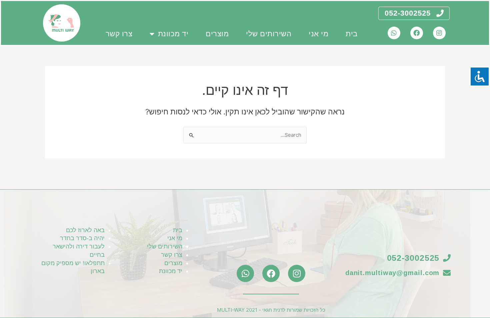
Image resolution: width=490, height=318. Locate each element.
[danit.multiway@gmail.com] (447, 273)
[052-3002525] (440, 13)
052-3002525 (408, 13)
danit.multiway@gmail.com (392, 272)
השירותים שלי (268, 34)
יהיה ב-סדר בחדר (82, 238)
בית (352, 34)
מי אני (318, 34)
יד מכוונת (173, 34)
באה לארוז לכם (85, 230)
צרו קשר (119, 34)
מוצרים (217, 34)
